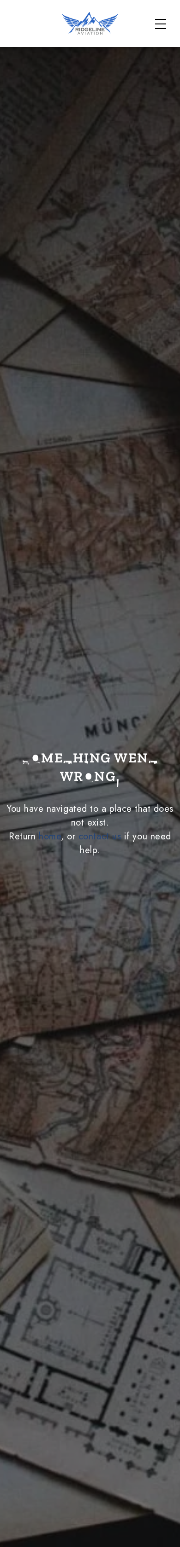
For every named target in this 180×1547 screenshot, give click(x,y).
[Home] (90, 23)
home (50, 836)
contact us (99, 836)
